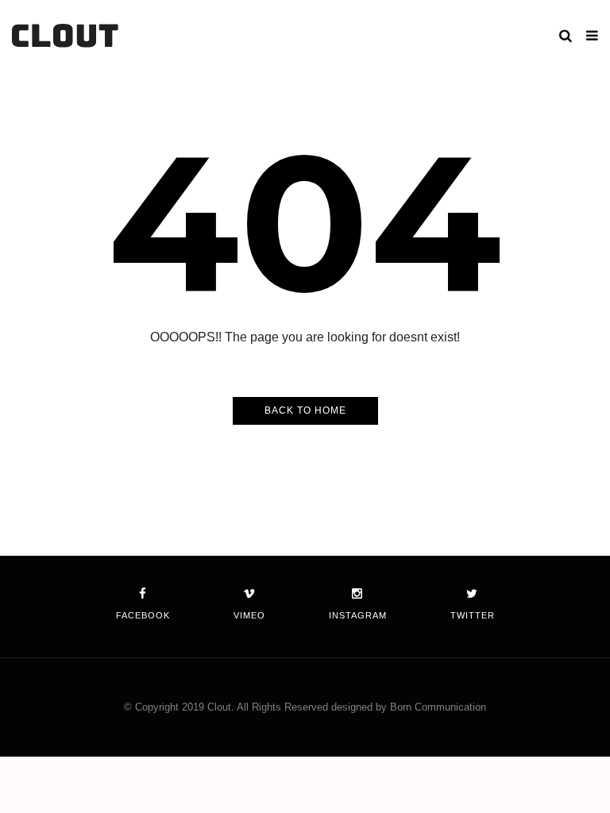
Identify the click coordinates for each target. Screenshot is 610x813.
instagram (358, 615)
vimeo (249, 615)
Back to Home (305, 410)
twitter (472, 615)
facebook (143, 615)
